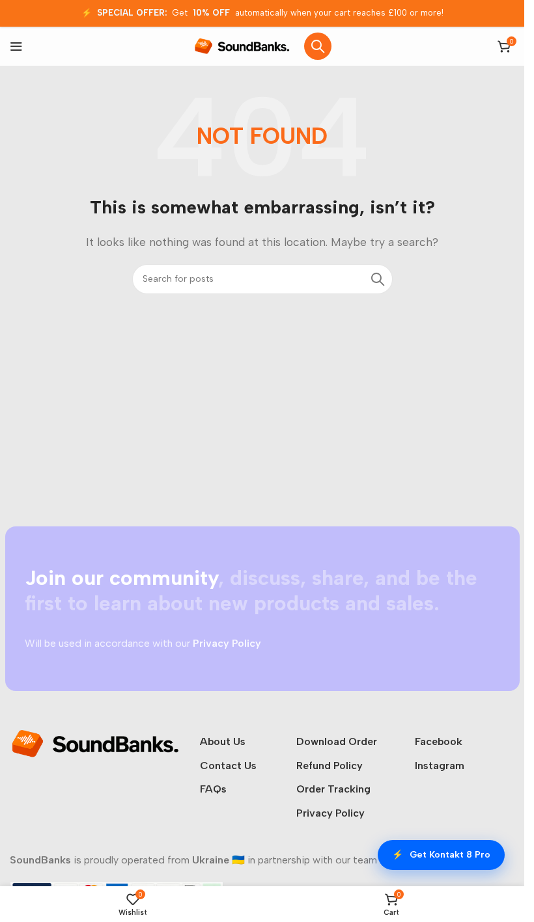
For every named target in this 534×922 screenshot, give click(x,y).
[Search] (318, 46)
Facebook (438, 741)
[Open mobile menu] (16, 46)
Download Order (336, 741)
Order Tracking (333, 789)
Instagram (439, 765)
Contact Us (228, 765)
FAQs (213, 789)
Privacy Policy (330, 813)
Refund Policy (329, 765)
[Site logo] (242, 45)
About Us (223, 741)
